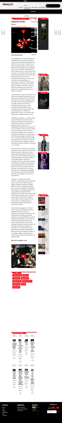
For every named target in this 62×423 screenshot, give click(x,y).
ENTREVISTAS (34, 28)
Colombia (26, 15)
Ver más (43, 204)
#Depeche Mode (17, 275)
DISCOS (33, 15)
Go (58, 411)
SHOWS (33, 24)
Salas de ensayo (21, 407)
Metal (25, 4)
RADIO (32, 40)
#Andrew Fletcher (27, 281)
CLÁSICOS (33, 19)
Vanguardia (27, 8)
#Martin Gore (16, 284)
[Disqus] (24, 309)
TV (31, 44)
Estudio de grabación (22, 409)
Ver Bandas (20, 410)
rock (20, 18)
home (16, 18)
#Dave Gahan (16, 278)
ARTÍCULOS (33, 32)
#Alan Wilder (16, 287)
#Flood (23, 284)
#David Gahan (25, 278)
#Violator (25, 275)
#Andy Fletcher (17, 281)
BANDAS (33, 53)
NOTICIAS (33, 11)
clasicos (24, 18)
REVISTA (33, 36)
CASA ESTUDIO (34, 48)
